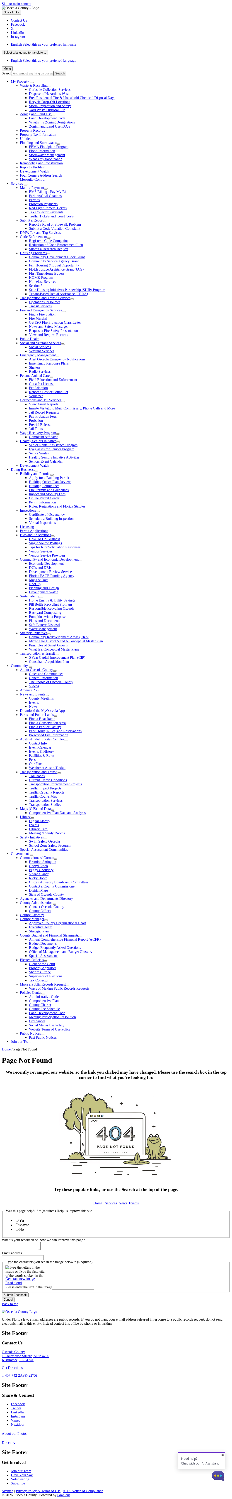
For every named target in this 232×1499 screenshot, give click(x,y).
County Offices (40, 911)
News (33, 706)
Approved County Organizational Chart (57, 923)
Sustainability (29, 596)
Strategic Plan (39, 931)
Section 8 (35, 286)
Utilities (25, 139)
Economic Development (46, 563)
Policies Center (30, 992)
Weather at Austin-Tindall (47, 768)
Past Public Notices (43, 1037)
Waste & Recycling (34, 85)
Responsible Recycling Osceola (51, 608)
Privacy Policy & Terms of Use (38, 1491)
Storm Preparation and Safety (50, 106)
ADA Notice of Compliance (83, 1491)
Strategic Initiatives (33, 633)
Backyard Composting (45, 612)
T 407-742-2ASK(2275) (19, 1375)
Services (17, 183)
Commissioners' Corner (36, 858)
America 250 (29, 690)
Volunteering (20, 1479)
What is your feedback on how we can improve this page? (43, 1240)
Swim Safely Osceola (44, 841)
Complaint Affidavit (43, 437)
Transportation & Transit (37, 653)
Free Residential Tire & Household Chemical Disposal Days (72, 98)
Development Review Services (51, 572)
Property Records (32, 130)
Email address (12, 1253)
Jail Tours (36, 429)
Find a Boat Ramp (42, 719)
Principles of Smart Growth (48, 645)
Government (20, 854)
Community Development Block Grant (57, 257)
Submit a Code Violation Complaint (54, 228)
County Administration (36, 903)
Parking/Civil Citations (45, 196)
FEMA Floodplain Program (48, 147)
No (21, 1229)
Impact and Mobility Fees (47, 494)
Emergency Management (38, 355)
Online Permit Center (44, 498)
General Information (43, 678)
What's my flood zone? (45, 159)
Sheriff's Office (40, 972)
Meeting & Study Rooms (47, 833)
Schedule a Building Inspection (51, 518)
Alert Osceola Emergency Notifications (57, 359)
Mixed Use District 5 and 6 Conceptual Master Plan (66, 641)
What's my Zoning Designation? (52, 122)
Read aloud (13, 1283)
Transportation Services (46, 800)
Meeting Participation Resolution (52, 1017)
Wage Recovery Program (38, 433)
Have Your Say (22, 1475)
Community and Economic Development (49, 559)
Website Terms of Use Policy (49, 1029)
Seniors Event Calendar (46, 461)
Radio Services (40, 371)
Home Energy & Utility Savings (52, 600)
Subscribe (18, 1483)
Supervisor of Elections (45, 976)
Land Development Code (47, 118)
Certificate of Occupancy (47, 514)
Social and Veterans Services (40, 343)
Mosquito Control (32, 179)
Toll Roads (37, 776)
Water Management (43, 629)
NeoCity (35, 584)
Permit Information (42, 502)
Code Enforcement (33, 237)
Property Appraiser (42, 968)
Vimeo (15, 1420)
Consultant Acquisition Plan (49, 661)
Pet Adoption (38, 388)
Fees (32, 760)
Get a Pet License (41, 384)
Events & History (41, 751)
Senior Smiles (39, 453)
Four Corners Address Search (41, 175)
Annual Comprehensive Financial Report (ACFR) (65, 939)
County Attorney (32, 915)
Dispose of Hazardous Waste (49, 94)
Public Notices (30, 1033)
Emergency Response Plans (49, 363)
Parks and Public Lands (37, 715)
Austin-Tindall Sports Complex (42, 739)
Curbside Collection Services (49, 89)
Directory (8, 1443)
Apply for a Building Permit (49, 478)
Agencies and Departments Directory (46, 898)
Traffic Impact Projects (45, 788)
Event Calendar (40, 747)
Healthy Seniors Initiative (38, 441)
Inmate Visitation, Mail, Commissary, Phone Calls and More (72, 408)
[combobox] (25, 52)
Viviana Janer (38, 874)
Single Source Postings (45, 543)
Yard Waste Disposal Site (47, 110)
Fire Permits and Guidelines (49, 490)
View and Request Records (48, 335)
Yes (21, 1220)
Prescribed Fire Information (48, 735)
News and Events (32, 694)
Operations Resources (44, 302)
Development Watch (34, 171)
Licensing (27, 527)
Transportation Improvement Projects (55, 784)
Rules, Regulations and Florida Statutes (57, 506)
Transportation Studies (45, 804)
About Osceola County (36, 670)
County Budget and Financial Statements (49, 935)
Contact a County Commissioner (52, 886)
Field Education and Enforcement (53, 380)
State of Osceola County (46, 894)
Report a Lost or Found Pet (48, 392)
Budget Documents (43, 943)
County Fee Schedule (44, 1009)
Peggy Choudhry (41, 870)
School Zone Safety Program (49, 845)
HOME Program (41, 277)
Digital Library (39, 821)
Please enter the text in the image (28, 1287)
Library (25, 817)
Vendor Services (40, 551)
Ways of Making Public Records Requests (59, 988)
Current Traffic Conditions (48, 780)
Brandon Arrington (42, 862)
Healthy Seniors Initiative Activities (54, 457)
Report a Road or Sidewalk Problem (55, 224)
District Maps (38, 890)
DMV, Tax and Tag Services (40, 232)
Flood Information (42, 151)
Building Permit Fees (44, 486)
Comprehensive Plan (44, 1001)
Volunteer (36, 396)
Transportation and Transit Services (45, 298)
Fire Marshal (38, 318)
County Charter (40, 1005)
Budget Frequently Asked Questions (55, 947)
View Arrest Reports (43, 404)
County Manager (32, 919)
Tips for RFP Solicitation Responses (54, 547)
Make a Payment (32, 188)
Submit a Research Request (48, 249)
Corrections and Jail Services (40, 400)
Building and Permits (35, 474)
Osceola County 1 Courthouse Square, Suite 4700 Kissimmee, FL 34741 (25, 1356)
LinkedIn (17, 1412)
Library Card (38, 829)
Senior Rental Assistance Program (53, 445)
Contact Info (38, 743)
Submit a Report (31, 220)
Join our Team (21, 1041)
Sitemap (7, 1491)
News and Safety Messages (48, 326)
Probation (36, 420)
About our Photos (14, 1433)
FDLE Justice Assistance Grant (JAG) (56, 269)
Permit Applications (34, 531)
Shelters (34, 367)
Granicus (63, 1495)
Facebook (18, 1404)
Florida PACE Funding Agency (51, 576)
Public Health (29, 339)
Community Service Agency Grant (54, 261)
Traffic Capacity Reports (46, 792)
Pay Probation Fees (43, 416)
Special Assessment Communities (44, 849)
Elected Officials (32, 960)
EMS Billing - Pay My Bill (48, 192)
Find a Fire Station (42, 314)
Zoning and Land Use (35, 114)
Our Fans (35, 764)
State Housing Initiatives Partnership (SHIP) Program (67, 290)
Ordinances (37, 1021)
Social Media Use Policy (46, 1025)
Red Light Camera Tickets (48, 208)
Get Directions (12, 1368)
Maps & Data (38, 580)
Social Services (40, 347)
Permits (34, 200)
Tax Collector (38, 980)
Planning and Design (44, 588)
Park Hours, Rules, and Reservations (55, 731)
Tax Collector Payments (46, 212)
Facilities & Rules (41, 755)
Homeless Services (42, 282)
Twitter (16, 1408)
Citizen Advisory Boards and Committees (58, 882)
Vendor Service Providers (47, 555)
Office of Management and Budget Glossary (60, 952)
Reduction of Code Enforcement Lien (56, 245)
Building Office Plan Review (50, 482)
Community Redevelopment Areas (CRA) (59, 637)
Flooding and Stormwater (38, 143)
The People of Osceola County (51, 682)
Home (6, 1049)
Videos (34, 686)
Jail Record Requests (44, 412)
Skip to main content (16, 4)
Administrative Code (44, 997)
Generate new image (20, 1279)
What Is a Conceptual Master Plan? (54, 649)
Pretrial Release (40, 425)
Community (19, 666)
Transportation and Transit (38, 772)
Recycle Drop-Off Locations (49, 102)
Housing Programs (33, 253)
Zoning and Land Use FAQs (49, 126)
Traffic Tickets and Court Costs (51, 216)
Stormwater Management (47, 155)
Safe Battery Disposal (44, 625)
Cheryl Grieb (38, 866)
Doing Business (22, 469)
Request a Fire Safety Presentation (53, 331)
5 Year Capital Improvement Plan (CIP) (57, 657)
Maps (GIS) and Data (35, 809)
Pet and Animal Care (35, 375)
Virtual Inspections (42, 523)
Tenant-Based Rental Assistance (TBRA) (58, 294)
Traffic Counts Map (43, 796)
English (43, 44)
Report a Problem (32, 167)
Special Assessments (43, 956)
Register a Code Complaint (48, 241)
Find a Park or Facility (45, 727)
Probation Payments (43, 204)
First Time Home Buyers (46, 273)
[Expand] (32, 82)
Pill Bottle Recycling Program (50, 604)
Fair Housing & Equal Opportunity (54, 265)
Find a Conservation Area (47, 723)
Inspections (28, 510)
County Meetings (41, 698)
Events (34, 702)
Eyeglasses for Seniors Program (51, 449)
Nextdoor (17, 1424)
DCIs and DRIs (40, 568)
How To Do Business (44, 539)
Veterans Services (41, 351)
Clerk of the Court (42, 964)
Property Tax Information (38, 134)
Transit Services (40, 306)
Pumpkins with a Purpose (47, 617)
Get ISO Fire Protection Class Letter (55, 322)
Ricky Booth (38, 878)
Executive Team (40, 927)
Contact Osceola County (46, 907)
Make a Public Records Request (43, 984)
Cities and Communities (46, 674)
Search (7, 73)
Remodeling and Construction (41, 163)
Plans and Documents (44, 621)
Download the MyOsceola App (42, 711)
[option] (120, 44)
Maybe (24, 1225)
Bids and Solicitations (35, 535)
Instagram (18, 1416)
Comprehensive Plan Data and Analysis (57, 813)
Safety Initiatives (32, 837)
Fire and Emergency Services (41, 310)
